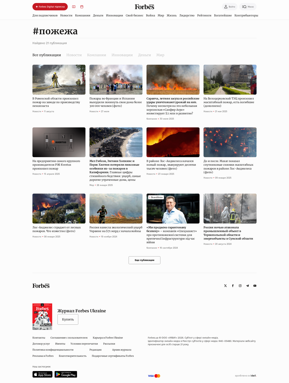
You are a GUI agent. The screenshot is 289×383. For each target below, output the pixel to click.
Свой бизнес (134, 15)
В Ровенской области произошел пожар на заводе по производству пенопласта (56, 102)
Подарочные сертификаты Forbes (113, 355)
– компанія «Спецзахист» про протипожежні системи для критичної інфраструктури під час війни (172, 235)
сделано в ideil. (246, 376)
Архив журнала (121, 349)
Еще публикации (144, 260)
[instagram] (240, 285)
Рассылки (109, 343)
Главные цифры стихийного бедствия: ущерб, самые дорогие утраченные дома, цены (115, 170)
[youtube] (255, 285)
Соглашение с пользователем (69, 337)
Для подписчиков (45, 15)
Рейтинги (204, 15)
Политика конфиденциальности (52, 349)
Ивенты (60, 343)
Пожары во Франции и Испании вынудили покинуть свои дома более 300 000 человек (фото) (115, 102)
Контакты (38, 337)
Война (150, 15)
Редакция (95, 349)
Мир (161, 15)
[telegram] (247, 285)
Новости (66, 15)
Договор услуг (41, 343)
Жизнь (172, 15)
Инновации (114, 15)
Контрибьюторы (246, 15)
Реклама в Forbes (43, 355)
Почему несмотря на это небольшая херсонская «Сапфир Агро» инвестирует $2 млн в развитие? (173, 106)
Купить (68, 319)
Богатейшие (223, 15)
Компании (82, 15)
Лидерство (187, 15)
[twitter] (225, 285)
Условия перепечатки (84, 343)
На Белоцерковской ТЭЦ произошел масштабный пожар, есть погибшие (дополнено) (229, 102)
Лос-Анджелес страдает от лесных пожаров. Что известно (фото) (56, 229)
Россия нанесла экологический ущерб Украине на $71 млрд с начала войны (115, 229)
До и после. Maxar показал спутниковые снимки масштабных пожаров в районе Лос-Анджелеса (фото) (228, 166)
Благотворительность (72, 355)
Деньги (98, 15)
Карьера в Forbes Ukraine (108, 337)
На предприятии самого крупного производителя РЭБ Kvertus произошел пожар (56, 164)
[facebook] (232, 285)
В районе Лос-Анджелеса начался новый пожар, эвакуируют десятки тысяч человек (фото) (171, 164)
